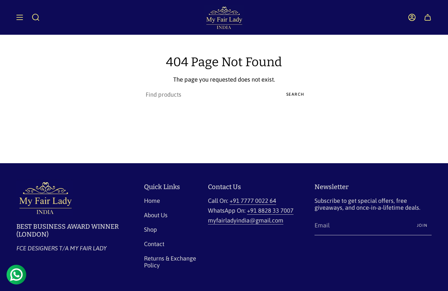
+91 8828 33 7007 (270, 210)
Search (295, 94)
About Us (156, 215)
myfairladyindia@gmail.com (245, 220)
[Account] (412, 17)
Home (152, 200)
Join (422, 225)
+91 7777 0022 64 (253, 200)
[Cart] (428, 17)
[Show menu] (20, 17)
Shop (150, 229)
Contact (154, 244)
